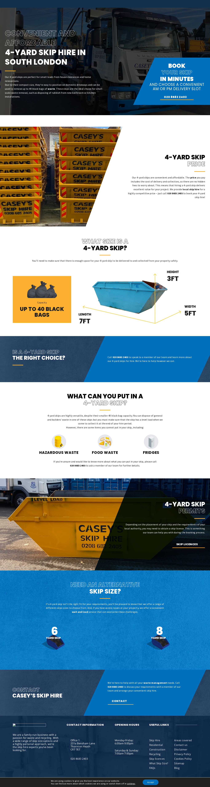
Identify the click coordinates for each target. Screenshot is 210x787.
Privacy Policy (182, 754)
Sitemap (179, 763)
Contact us (180, 744)
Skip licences (187, 544)
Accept (150, 782)
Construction (157, 749)
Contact (119, 701)
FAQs (152, 767)
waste (51, 88)
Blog (177, 767)
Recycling (155, 754)
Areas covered (183, 740)
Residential (156, 744)
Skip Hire (154, 740)
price (193, 177)
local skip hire (191, 189)
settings (131, 783)
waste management (155, 682)
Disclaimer (180, 749)
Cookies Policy (183, 758)
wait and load (80, 611)
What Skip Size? (158, 763)
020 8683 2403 (175, 97)
